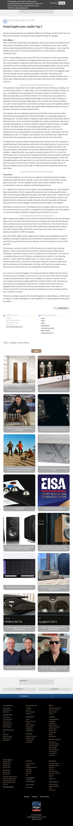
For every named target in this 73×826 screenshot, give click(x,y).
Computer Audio (7, 738)
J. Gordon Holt (29, 740)
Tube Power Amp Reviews (21, 20)
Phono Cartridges (30, 712)
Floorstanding (6, 708)
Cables (27, 719)
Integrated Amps (7, 725)
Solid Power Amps (7, 723)
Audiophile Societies (54, 763)
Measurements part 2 (47, 333)
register (13, 343)
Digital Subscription (54, 786)
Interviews (28, 769)
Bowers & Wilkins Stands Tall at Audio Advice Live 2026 (19, 628)
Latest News (30, 778)
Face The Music (53, 753)
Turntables (28, 708)
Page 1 (43, 318)
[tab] (36, 351)
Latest (36, 351)
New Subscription (53, 784)
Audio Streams (52, 747)
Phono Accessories (31, 721)
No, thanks (53, 3)
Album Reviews (53, 712)
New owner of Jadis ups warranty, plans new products (19, 429)
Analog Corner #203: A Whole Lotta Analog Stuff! (53, 469)
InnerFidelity (29, 742)
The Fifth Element (53, 745)
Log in (6, 343)
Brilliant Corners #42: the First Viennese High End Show (53, 588)
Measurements (45, 330)
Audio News (29, 779)
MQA (27, 775)
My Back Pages (53, 729)
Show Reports (8, 760)
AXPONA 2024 (6, 762)
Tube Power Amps (7, 719)
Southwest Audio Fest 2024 (10, 776)
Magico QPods (19, 509)
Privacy (51, 777)
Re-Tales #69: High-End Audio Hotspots (19, 668)
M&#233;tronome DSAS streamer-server (19, 587)
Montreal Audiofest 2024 (9, 778)
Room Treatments (30, 725)
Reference (28, 765)
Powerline (28, 723)
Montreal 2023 (6, 770)
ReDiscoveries (52, 732)
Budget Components (31, 736)
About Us (51, 769)
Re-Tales (51, 734)
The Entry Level (53, 751)
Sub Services (52, 790)
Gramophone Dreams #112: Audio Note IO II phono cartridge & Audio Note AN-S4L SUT (54, 429)
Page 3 (43, 323)
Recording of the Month (55, 708)
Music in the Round (54, 749)
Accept (61, 3)
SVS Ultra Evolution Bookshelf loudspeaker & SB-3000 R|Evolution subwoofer (19, 548)
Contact (34, 797)
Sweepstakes (29, 787)
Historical (28, 773)
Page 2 (43, 320)
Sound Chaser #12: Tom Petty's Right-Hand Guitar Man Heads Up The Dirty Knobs (19, 469)
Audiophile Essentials (31, 767)
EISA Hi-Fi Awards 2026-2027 (53, 509)
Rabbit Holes (52, 730)
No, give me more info (20, 8)
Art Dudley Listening (54, 744)
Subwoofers (6, 712)
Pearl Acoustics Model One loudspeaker (19, 390)
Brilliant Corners (53, 725)
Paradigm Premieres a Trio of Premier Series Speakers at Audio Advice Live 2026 (53, 548)
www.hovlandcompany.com (14, 327)
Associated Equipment (47, 328)
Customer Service (53, 771)
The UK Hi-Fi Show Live (55, 773)
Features (51, 714)
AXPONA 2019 (6, 767)
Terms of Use (52, 778)
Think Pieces (29, 771)
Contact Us (52, 767)
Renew (50, 788)
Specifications (63, 308)
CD (3, 732)
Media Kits (51, 775)
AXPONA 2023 (6, 763)
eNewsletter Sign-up (54, 765)
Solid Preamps (6, 721)
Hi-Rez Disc (6, 734)
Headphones (29, 729)
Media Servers (6, 740)
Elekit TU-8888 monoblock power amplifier (53, 390)
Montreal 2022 (6, 772)
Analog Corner (52, 742)
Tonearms (28, 710)
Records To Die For (53, 710)
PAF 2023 (5, 784)
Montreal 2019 (6, 774)
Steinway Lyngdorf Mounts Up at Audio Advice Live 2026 (53, 628)
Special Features (30, 763)
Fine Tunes (51, 755)
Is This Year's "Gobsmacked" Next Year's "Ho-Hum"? (53, 668)
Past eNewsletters (30, 781)
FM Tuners (28, 714)
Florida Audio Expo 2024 (9, 780)
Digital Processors (7, 736)
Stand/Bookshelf (7, 710)
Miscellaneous (29, 730)
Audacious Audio (30, 738)
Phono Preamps (7, 727)
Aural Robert (52, 723)
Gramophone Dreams (54, 727)
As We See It (52, 721)
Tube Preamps (6, 717)
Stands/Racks (29, 727)
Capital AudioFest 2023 (9, 782)
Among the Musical (54, 719)
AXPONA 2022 (6, 765)
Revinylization (52, 736)
